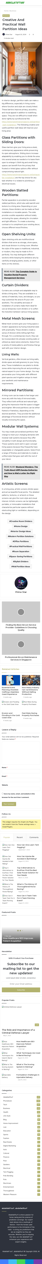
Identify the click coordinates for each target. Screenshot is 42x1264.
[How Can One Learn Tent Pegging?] (8, 849)
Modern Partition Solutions (21, 536)
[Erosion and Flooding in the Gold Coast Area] (11, 706)
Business (13, 11)
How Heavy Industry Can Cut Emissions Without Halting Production (30, 691)
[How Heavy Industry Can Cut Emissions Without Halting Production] (31, 680)
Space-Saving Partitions (21, 556)
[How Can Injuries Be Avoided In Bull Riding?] (8, 860)
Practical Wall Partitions (21, 546)
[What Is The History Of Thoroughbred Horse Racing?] (8, 888)
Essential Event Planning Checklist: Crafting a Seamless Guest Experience (10, 691)
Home (6, 11)
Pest (5, 1161)
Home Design (21, 526)
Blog (5, 1119)
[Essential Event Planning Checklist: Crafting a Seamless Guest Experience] (11, 680)
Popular (7, 837)
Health (5, 1112)
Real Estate (7, 1142)
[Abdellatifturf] (15, 3)
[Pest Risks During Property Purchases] (31, 706)
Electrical (6, 1168)
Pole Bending (8, 1176)
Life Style (6, 1116)
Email (4, 776)
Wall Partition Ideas (21, 566)
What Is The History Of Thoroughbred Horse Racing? (27, 886)
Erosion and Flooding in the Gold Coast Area (11, 715)
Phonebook (7, 1101)
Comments (34, 837)
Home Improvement (10, 1123)
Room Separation (21, 551)
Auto (5, 1149)
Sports (5, 1134)
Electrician (7, 1183)
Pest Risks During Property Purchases (30, 714)
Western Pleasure (9, 1194)
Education (7, 1131)
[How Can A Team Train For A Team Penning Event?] (8, 899)
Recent (20, 837)
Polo (5, 1179)
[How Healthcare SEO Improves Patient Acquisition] (8, 1045)
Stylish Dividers (21, 561)
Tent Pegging (8, 1172)
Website (5, 785)
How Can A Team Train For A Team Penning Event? (27, 898)
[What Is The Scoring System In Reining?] (8, 1067)
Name (4, 767)
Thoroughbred (8, 1191)
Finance (6, 1157)
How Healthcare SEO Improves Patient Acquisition (25, 1043)
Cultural (6, 1153)
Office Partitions (21, 541)
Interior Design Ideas (21, 531)
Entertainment (8, 1187)
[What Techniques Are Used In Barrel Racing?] (8, 1057)
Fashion (6, 1138)
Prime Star (8, 34)
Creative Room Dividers (21, 521)
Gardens (6, 1164)
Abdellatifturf (8, 1097)
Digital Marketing (9, 1146)
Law (4, 1127)
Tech (5, 1105)
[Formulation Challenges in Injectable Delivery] (8, 1078)
